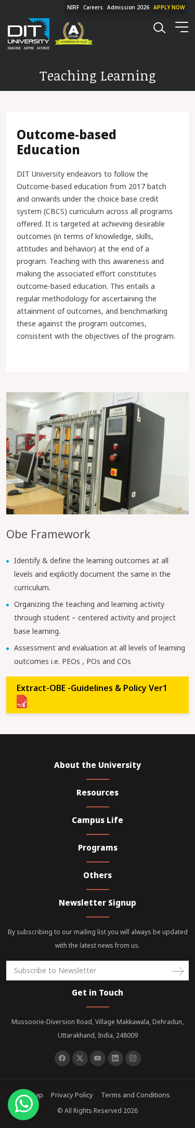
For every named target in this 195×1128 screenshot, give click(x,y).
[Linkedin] (115, 1058)
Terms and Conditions (135, 1094)
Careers (93, 7)
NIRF (73, 7)
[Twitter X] (80, 1058)
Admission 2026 (128, 7)
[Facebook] (62, 1058)
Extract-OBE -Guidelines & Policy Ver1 (92, 688)
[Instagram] (133, 1058)
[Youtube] (98, 1058)
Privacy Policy (72, 1094)
